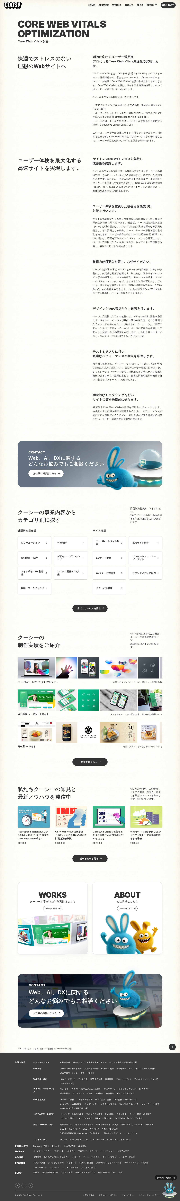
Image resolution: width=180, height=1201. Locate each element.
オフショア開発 (67, 1118)
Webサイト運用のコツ (85, 1172)
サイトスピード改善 (150, 1104)
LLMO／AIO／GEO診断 (75, 1146)
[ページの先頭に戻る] (172, 1047)
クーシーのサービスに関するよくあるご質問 (110, 1139)
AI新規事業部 (39, 1163)
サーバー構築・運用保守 (140, 1114)
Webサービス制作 (125, 1069)
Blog (140, 5)
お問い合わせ (89, 1195)
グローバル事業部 (70, 1167)
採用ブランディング (127, 1089)
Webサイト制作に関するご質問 (74, 1139)
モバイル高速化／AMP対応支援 (74, 1108)
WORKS (19, 1151)
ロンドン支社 (108, 1157)
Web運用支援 (39, 1100)
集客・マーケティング (43, 1124)
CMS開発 (109, 1114)
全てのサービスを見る (89, 608)
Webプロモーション (69, 1073)
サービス (28, 1049)
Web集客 (149, 1124)
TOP (19, 1049)
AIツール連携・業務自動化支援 (123, 1062)
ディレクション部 (56, 1163)
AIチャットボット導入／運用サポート (90, 1062)
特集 (121, 1172)
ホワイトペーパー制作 (82, 1093)
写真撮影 (99, 1093)
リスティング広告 (110, 1129)
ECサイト (71, 1151)
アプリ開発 (121, 1114)
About (129, 5)
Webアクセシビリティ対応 (146, 1079)
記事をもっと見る (89, 858)
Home (91, 5)
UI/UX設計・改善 (103, 1100)
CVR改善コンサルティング (126, 1100)
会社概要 (37, 1157)
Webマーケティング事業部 (136, 1163)
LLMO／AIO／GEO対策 (132, 1124)
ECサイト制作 (107, 1069)
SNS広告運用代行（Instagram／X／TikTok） (80, 1133)
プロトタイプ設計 (124, 1079)
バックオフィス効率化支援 (72, 1114)
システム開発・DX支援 (43, 1114)
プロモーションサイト (88, 1151)
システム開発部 (86, 1163)
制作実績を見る (89, 762)
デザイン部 (71, 1163)
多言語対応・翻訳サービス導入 (129, 1118)
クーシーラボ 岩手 (91, 1157)
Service (104, 5)
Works (116, 5)
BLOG (18, 1172)
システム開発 (123, 1151)
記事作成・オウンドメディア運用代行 (77, 1124)
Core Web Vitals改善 (129, 1104)
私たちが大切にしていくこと (57, 1157)
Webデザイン (110, 1089)
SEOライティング (91, 1129)
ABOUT (19, 1157)
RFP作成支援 (96, 1079)
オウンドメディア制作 (145, 1069)
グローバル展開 (87, 1073)
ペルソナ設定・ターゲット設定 (74, 1079)
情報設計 (109, 1079)
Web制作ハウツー (50, 1172)
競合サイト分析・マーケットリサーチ (121, 1133)
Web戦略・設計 (40, 1079)
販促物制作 (65, 1093)
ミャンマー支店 (126, 1157)
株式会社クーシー (13, 5)
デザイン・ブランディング (44, 1090)
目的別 (36, 1172)
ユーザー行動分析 (85, 1100)
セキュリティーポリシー (149, 1195)
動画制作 (110, 1093)
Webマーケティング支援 (107, 1124)
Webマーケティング (107, 1172)
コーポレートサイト (42, 1151)
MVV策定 (64, 1089)
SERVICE (20, 1062)
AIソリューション (41, 1062)
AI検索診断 (65, 1062)
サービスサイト (107, 1151)
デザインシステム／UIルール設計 (86, 1089)
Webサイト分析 (67, 1100)
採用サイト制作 (91, 1069)
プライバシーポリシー (108, 1195)
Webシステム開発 (94, 1114)
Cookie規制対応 (67, 1083)
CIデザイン (144, 1089)
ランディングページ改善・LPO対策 (101, 1104)
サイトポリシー (128, 1195)
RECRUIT (20, 1163)
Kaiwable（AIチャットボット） (47, 1146)
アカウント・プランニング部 (109, 1163)
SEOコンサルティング (70, 1129)
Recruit (152, 5)
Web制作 (37, 1069)
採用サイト (59, 1151)
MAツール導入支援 (103, 1118)
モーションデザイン (125, 1093)
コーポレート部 (40, 1167)
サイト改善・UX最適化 (44, 1049)
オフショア (55, 1167)
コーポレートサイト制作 (71, 1069)
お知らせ (76, 1157)
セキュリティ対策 (84, 1118)
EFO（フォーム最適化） (71, 1104)
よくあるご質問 (88, 1167)
